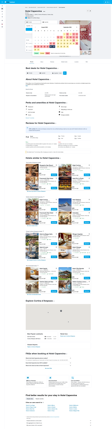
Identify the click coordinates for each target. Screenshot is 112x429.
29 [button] (53, 46)
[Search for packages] (2, 14)
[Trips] (2, 20)
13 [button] (47, 40)
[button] (2, 2)
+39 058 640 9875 (29, 16)
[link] (36, 191)
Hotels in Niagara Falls (74, 410)
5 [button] (44, 37)
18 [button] (41, 43)
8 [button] (64, 37)
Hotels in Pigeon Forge (31, 407)
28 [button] (50, 46)
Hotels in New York (30, 409)
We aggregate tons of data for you (34, 423)
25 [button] (41, 46)
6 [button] (47, 37)
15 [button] (53, 40)
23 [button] (35, 46)
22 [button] (53, 43)
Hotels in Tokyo (51, 410)
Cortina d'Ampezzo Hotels (51, 7)
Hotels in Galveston (30, 410)
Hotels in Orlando (51, 407)
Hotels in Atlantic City (52, 409)
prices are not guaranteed (54, 416)
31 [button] (38, 49)
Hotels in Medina (73, 407)
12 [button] (44, 40)
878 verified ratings (35, 18)
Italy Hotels (31, 7)
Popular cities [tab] (30, 398)
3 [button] (38, 37)
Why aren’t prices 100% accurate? (34, 425)
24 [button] (38, 46)
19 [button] (44, 43)
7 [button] (50, 37)
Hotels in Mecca (51, 405)
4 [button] (41, 37)
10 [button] (38, 40)
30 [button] (35, 49)
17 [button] (38, 43)
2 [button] (35, 37)
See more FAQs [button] (48, 368)
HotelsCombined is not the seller (34, 420)
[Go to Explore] (2, 17)
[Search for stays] (2, 8)
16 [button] (35, 43)
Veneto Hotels (39, 7)
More (27, 85)
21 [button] (50, 43)
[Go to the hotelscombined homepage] (10, 2)
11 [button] (41, 40)
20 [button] (47, 43)
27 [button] (47, 46)
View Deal (54, 174)
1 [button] (64, 34)
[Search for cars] (2, 11)
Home (26, 7)
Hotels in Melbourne (73, 405)
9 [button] (35, 40)
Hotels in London (73, 409)
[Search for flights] (2, 6)
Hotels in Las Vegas (30, 405)
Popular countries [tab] (40, 398)
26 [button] (44, 46)
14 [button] (50, 40)
